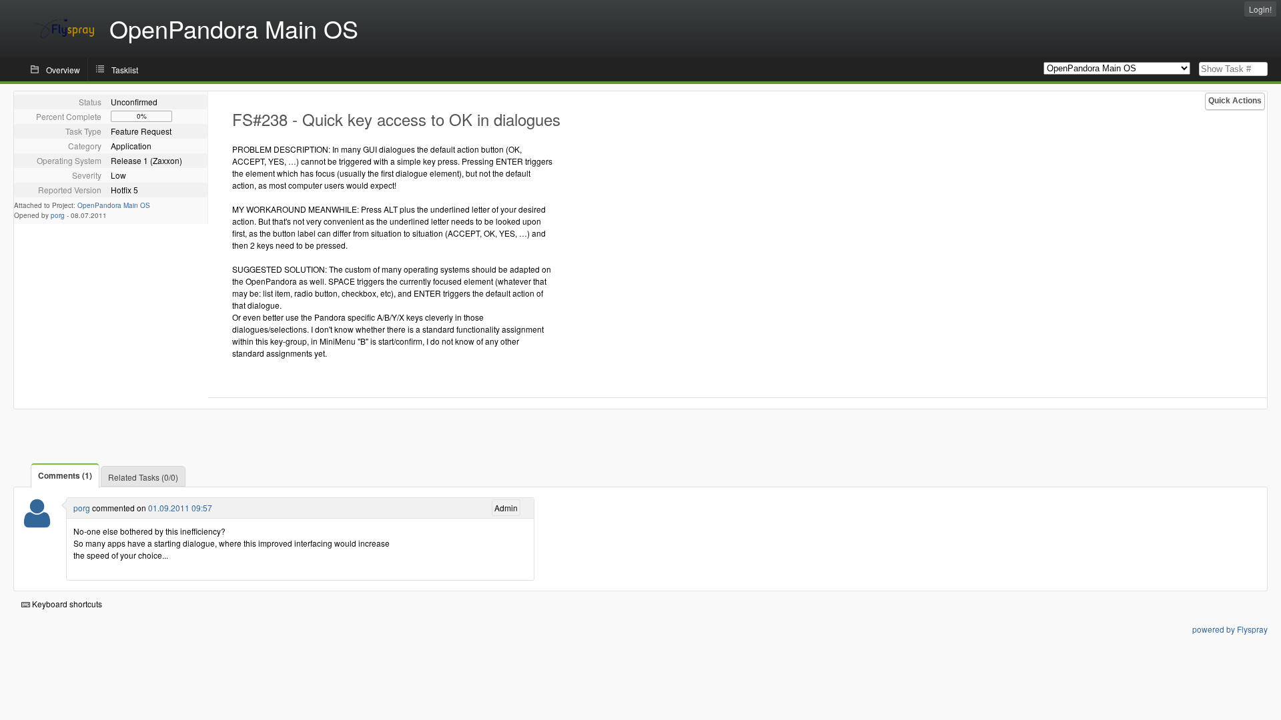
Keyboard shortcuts (66, 603)
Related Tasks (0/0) (143, 477)
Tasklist (124, 69)
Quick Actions (1235, 100)
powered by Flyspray (1230, 629)
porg (58, 215)
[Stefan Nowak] (37, 521)
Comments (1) (65, 475)
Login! (1260, 9)
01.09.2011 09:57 (180, 507)
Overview (63, 69)
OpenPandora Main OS (113, 205)
